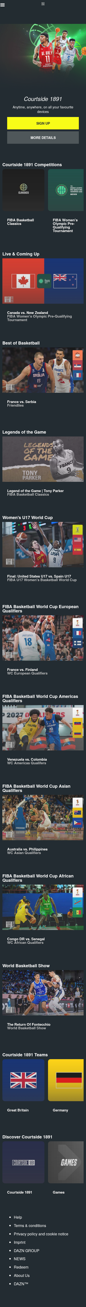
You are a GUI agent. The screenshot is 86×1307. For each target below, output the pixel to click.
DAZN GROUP (26, 1250)
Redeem (21, 1267)
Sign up (43, 123)
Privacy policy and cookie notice (41, 1234)
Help (18, 1217)
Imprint (19, 1242)
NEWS (20, 1258)
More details (43, 137)
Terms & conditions (30, 1225)
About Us (22, 1275)
